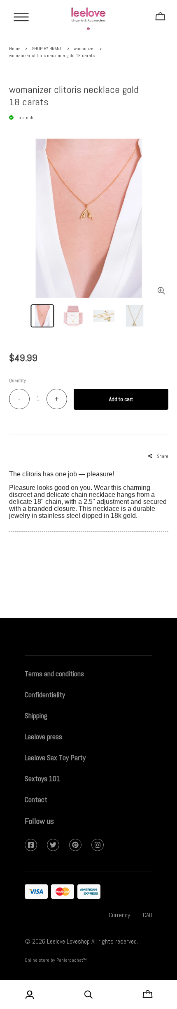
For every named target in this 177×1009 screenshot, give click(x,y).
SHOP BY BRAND (47, 48)
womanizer (84, 48)
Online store (37, 960)
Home (15, 48)
